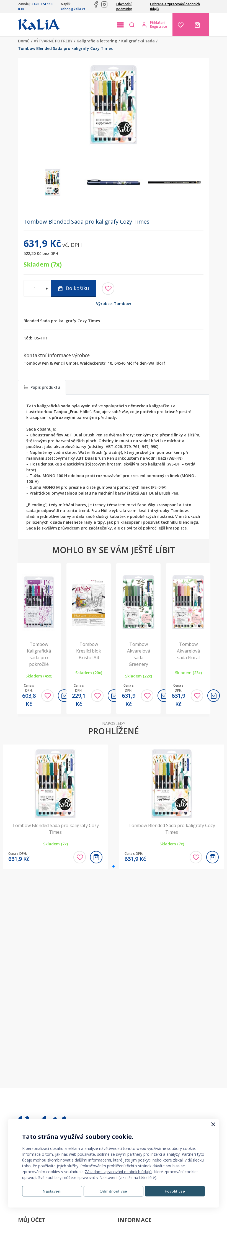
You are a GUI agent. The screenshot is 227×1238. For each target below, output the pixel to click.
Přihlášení (157, 23)
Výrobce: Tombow (113, 303)
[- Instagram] (104, 4)
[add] (213, 695)
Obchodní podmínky (124, 6)
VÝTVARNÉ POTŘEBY (53, 41)
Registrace (158, 27)
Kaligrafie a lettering (97, 41)
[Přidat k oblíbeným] (108, 288)
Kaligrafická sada (138, 41)
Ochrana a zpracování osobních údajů (175, 6)
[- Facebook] (95, 4)
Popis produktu (45, 387)
